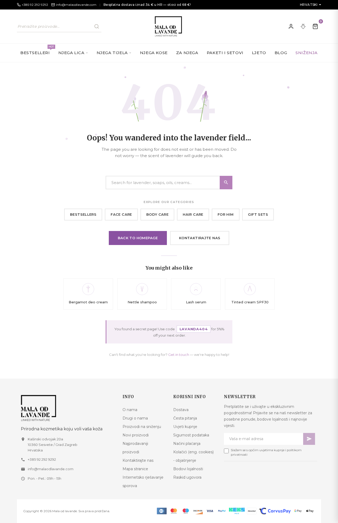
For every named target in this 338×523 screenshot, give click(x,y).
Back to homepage (138, 238)
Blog (281, 52)
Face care (121, 214)
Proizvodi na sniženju (142, 426)
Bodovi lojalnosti (188, 469)
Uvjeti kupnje (185, 426)
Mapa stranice (135, 469)
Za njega (187, 52)
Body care (157, 214)
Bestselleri (37, 50)
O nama (130, 409)
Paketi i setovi (225, 52)
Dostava (181, 409)
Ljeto (259, 52)
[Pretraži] (96, 26)
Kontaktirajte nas (199, 238)
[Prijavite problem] (303, 26)
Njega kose (154, 52)
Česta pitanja (185, 418)
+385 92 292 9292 (42, 459)
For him (226, 214)
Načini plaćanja (186, 443)
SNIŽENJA (306, 52)
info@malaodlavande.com (50, 469)
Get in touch (178, 354)
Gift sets (258, 214)
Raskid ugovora (187, 477)
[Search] (226, 182)
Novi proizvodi (136, 435)
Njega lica (71, 52)
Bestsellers (83, 214)
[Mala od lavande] (67, 408)
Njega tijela (112, 52)
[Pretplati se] (309, 439)
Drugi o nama (135, 418)
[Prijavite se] (291, 26)
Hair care (193, 214)
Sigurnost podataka (191, 435)
